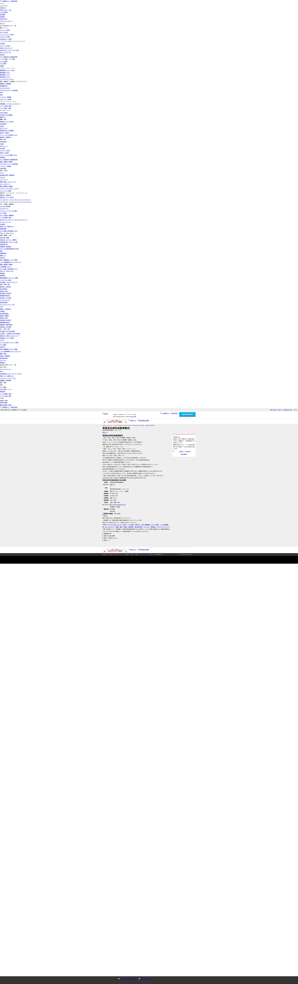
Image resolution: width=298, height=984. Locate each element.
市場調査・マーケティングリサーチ (10, 104)
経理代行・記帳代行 (5, 287)
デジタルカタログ (5, 88)
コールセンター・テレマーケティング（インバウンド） (15, 200)
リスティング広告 (5, 46)
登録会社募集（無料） (6, 405)
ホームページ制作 (5, 30)
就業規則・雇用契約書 (6, 325)
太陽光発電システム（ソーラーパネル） (11, 374)
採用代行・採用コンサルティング (9, 336)
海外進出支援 (3, 302)
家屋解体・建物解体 (5, 246)
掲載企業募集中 (184, 454)
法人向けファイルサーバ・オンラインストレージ (13, 220)
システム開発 (3, 61)
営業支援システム (5, 77)
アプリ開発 (3, 63)
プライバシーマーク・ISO (7, 304)
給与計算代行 (3, 289)
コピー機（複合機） (5, 206)
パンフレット (4, 180)
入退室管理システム (5, 267)
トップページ (3, 6)
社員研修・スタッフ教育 (7, 338)
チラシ (2, 173)
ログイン (2, 23)
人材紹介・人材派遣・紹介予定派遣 (10, 333)
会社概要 (2, 14)
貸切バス (104, 432)
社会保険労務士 (4, 313)
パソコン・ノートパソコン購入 (8, 211)
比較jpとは (3, 8)
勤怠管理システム (5, 75)
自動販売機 (3, 229)
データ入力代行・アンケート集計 (9, 342)
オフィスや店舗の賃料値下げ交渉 (9, 249)
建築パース (3, 117)
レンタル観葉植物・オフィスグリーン (10, 262)
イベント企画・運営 (5, 106)
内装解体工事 (3, 244)
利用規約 (2, 17)
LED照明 (2, 224)
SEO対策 (2, 43)
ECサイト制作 (4, 32)
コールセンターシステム (7, 79)
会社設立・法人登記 (5, 298)
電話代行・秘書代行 (5, 137)
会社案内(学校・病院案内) (7, 175)
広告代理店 (3, 168)
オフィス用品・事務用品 (7, 215)
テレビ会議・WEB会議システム (9, 231)
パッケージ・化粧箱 (5, 99)
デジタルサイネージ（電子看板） (9, 90)
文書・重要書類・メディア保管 (8, 260)
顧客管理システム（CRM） (7, 70)
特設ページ (107, 540)
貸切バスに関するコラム (110, 538)
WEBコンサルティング (6, 48)
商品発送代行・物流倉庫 (7, 130)
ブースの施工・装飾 (5, 108)
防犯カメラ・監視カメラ (7, 226)
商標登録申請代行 (5, 296)
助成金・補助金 (4, 316)
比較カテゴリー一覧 (5, 10)
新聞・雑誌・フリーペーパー (8, 182)
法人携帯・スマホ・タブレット (8, 282)
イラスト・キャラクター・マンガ (9, 188)
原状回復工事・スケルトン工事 (8, 242)
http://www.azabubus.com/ (118, 504)
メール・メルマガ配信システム (8, 135)
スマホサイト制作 (5, 37)
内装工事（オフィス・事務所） (8, 240)
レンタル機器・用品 (5, 217)
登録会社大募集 (133, 416)
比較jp (184, 554)
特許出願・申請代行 (5, 293)
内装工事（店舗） (5, 237)
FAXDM (2, 126)
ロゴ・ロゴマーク (5, 184)
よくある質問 (3, 12)
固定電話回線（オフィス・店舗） (9, 278)
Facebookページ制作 (6, 39)
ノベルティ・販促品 (5, 97)
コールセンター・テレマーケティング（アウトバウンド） (16, 202)
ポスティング (3, 128)
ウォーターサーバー (5, 222)
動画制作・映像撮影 (5, 84)
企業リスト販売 (4, 133)
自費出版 (2, 157)
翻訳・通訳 (3, 354)
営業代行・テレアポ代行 (7, 121)
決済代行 (2, 55)
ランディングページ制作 (7, 34)
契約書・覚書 (3, 291)
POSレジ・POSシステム (7, 233)
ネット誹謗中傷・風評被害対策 (8, 57)
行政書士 (2, 311)
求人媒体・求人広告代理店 (7, 331)
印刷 (1, 95)
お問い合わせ (3, 19)
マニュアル (3, 360)
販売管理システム (5, 72)
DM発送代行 (3, 124)
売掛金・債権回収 (5, 356)
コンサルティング (5, 300)
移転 (1, 251)
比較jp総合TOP (105, 554)
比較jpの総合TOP (273, 409)
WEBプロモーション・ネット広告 (9, 50)
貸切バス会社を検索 (109, 536)
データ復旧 (3, 213)
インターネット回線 (5, 280)
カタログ (2, 177)
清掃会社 (2, 273)
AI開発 (2, 66)
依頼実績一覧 (107, 534)
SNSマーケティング (5, 52)
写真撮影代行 (3, 86)
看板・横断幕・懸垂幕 (6, 162)
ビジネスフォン (4, 209)
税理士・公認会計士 (5, 309)
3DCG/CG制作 (4, 113)
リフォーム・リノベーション (8, 378)
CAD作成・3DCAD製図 (6, 115)
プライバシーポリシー (6, 21)
